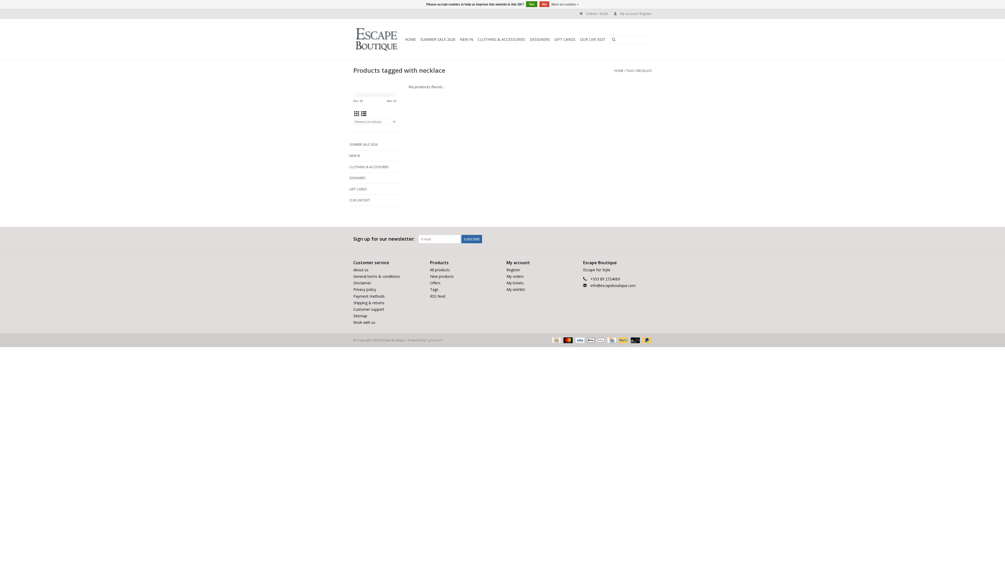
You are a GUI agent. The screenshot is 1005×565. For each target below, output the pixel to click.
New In (466, 39)
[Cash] (556, 340)
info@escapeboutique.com (613, 285)
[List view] (363, 113)
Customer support (368, 309)
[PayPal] (623, 340)
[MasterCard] (567, 340)
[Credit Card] (611, 340)
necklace (644, 71)
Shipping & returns (368, 302)
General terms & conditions (376, 276)
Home (410, 39)
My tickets (515, 282)
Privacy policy (364, 289)
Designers (540, 39)
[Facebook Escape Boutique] (628, 239)
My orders (515, 276)
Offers (435, 282)
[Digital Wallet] (595, 340)
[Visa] (579, 340)
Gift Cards (565, 39)
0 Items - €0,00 (596, 14)
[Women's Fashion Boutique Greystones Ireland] (376, 39)
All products (440, 269)
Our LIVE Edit (593, 39)
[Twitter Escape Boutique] (638, 239)
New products (442, 276)
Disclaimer (362, 282)
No (544, 4)
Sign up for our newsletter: (384, 239)
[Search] (614, 39)
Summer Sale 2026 (437, 39)
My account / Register (635, 14)
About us (360, 269)
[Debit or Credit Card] (635, 340)
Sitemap (360, 315)
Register (513, 269)
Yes (531, 4)
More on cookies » (565, 4)
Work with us (364, 322)
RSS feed (437, 296)
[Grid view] (357, 113)
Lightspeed (434, 340)
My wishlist (515, 289)
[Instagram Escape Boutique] (647, 239)
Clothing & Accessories (501, 39)
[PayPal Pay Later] (646, 340)
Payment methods (369, 296)
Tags (630, 71)
